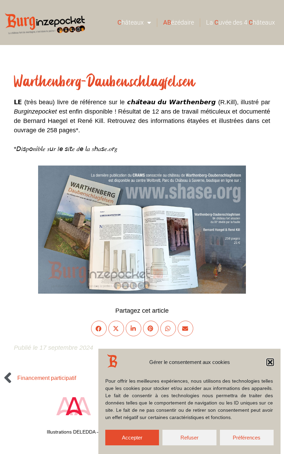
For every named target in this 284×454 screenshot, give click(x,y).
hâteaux (130, 22)
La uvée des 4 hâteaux (240, 22)
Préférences (246, 437)
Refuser (189, 437)
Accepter (132, 437)
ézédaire (178, 22)
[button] (270, 362)
